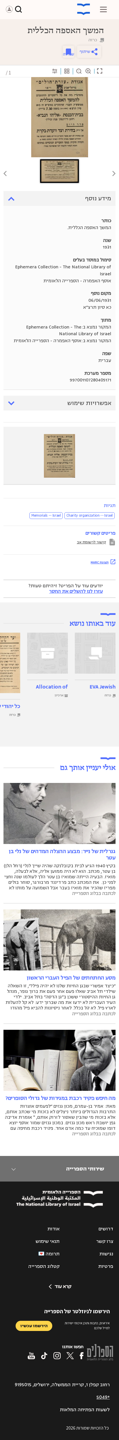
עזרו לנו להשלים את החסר (76, 591)
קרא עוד (63, 1286)
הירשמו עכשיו (34, 1326)
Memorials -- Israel (46, 515)
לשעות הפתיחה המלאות (85, 1409)
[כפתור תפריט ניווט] (103, 9)
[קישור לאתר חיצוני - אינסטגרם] (57, 1355)
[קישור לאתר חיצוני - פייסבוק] (81, 1355)
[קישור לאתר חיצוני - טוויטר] (70, 1355)
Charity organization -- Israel (89, 515)
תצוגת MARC (100, 562)
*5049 (103, 1397)
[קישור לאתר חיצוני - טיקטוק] (44, 1355)
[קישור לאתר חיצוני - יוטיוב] (31, 1355)
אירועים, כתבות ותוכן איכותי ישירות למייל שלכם (87, 1325)
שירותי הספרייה (85, 1169)
